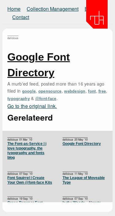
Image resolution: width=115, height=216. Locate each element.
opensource (50, 91)
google (29, 91)
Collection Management (53, 8)
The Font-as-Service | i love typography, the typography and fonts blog (26, 150)
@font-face (45, 99)
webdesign (75, 91)
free (102, 91)
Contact (20, 17)
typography (18, 99)
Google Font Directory (82, 144)
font (92, 91)
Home (14, 8)
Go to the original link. (32, 106)
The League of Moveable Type (84, 180)
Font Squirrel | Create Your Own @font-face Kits (29, 180)
